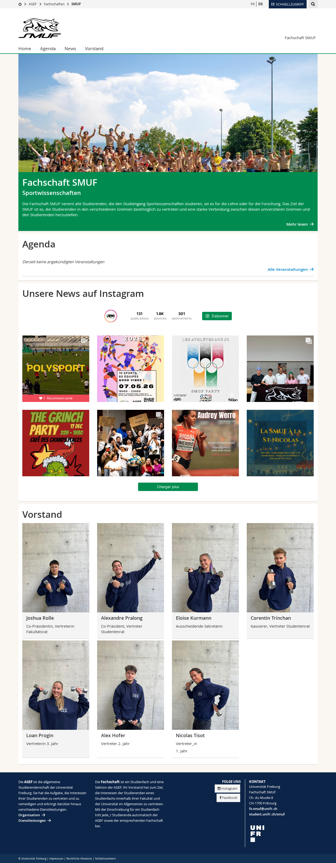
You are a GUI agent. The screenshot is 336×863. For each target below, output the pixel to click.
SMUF (76, 4)
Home (24, 48)
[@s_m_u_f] (111, 316)
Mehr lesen (297, 224)
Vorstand (94, 48)
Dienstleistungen (32, 820)
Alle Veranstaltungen (288, 269)
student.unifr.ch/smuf (267, 814)
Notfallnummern (105, 858)
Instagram (229, 788)
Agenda (48, 48)
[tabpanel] (168, 119)
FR (253, 4)
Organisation (29, 815)
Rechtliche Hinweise (79, 858)
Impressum (56, 858)
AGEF (33, 4)
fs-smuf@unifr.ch (263, 808)
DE (260, 4)
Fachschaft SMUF (300, 37)
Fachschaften (54, 4)
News (70, 48)
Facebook (229, 797)
